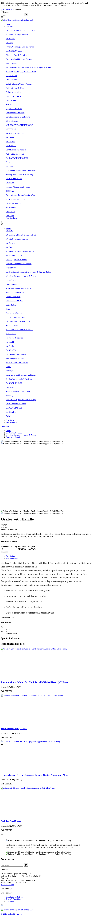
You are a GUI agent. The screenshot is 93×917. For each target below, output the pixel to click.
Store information (7, 885)
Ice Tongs (9, 43)
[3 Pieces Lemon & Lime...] (2, 744)
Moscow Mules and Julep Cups (18, 187)
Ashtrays (9, 166)
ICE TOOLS (11, 129)
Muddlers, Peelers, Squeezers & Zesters (21, 72)
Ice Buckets (10, 39)
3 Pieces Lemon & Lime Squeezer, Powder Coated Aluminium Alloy (34, 775)
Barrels (8, 162)
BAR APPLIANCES (14, 203)
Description (10, 556)
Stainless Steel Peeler (11, 821)
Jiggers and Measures (14, 109)
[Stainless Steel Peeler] (2, 791)
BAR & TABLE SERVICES (17, 158)
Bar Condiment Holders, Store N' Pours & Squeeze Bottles (28, 67)
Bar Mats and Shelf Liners (16, 150)
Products (9, 26)
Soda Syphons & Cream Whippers (19, 84)
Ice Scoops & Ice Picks (14, 133)
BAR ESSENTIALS (14, 51)
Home (8, 24)
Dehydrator (10, 212)
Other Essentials (12, 80)
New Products (11, 218)
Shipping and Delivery (14, 897)
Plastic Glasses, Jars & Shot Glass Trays (21, 195)
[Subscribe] (26, 865)
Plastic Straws (11, 63)
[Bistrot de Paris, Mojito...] (2, 652)
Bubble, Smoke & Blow (15, 88)
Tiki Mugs (10, 191)
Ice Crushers (10, 142)
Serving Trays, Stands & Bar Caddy (19, 174)
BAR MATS (11, 146)
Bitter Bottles (11, 100)
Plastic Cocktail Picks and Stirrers (18, 59)
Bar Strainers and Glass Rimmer (18, 117)
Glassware (10, 183)
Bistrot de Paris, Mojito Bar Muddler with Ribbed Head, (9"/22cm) (34, 682)
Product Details (12, 558)
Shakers (9, 104)
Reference (5, 618)
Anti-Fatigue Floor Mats (15, 154)
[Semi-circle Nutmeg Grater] (2, 698)
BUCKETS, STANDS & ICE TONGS (21, 30)
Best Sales (10, 216)
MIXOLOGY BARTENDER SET (19, 125)
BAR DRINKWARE (14, 179)
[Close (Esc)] (2, 834)
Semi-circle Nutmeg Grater (14, 728)
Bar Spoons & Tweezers (15, 113)
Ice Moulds (10, 137)
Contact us (5, 426)
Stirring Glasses (12, 121)
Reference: (5, 529)
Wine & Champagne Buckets (17, 34)
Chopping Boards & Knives (16, 55)
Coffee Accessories (13, 92)
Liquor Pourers (11, 76)
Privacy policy (6, 9)
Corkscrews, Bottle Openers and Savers (21, 170)
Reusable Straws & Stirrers (16, 199)
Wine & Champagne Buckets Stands (20, 47)
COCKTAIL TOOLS (14, 96)
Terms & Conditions (13, 899)
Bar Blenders (11, 207)
